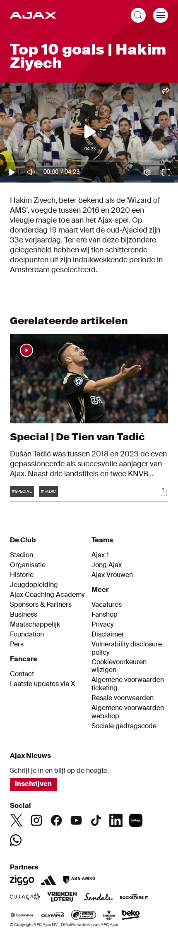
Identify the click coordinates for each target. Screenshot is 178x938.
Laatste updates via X (42, 684)
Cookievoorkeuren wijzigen (119, 666)
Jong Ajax (106, 565)
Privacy (102, 624)
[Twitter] (16, 820)
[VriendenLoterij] (62, 897)
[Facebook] (56, 820)
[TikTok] (96, 820)
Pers (17, 644)
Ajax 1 (100, 555)
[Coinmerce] (22, 915)
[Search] (138, 15)
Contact (22, 674)
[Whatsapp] (16, 840)
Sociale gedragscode (123, 726)
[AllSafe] (83, 915)
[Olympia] (53, 915)
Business (23, 614)
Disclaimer (107, 634)
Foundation (27, 634)
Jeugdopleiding (34, 585)
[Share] (163, 492)
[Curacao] (25, 897)
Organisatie (28, 565)
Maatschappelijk (35, 624)
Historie (22, 575)
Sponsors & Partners (41, 605)
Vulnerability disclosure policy (126, 648)
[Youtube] (76, 820)
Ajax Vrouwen (112, 575)
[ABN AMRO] (79, 880)
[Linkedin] (116, 820)
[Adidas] (48, 880)
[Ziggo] (22, 880)
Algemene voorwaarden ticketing (127, 684)
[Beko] (131, 915)
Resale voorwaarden (122, 698)
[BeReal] (135, 820)
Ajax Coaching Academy (47, 595)
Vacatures (106, 605)
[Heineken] (109, 915)
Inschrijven (33, 783)
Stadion (21, 555)
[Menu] (160, 15)
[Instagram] (36, 820)
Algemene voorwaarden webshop (127, 712)
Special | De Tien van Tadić (77, 436)
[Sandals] (98, 897)
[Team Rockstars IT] (134, 897)
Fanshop (104, 614)
